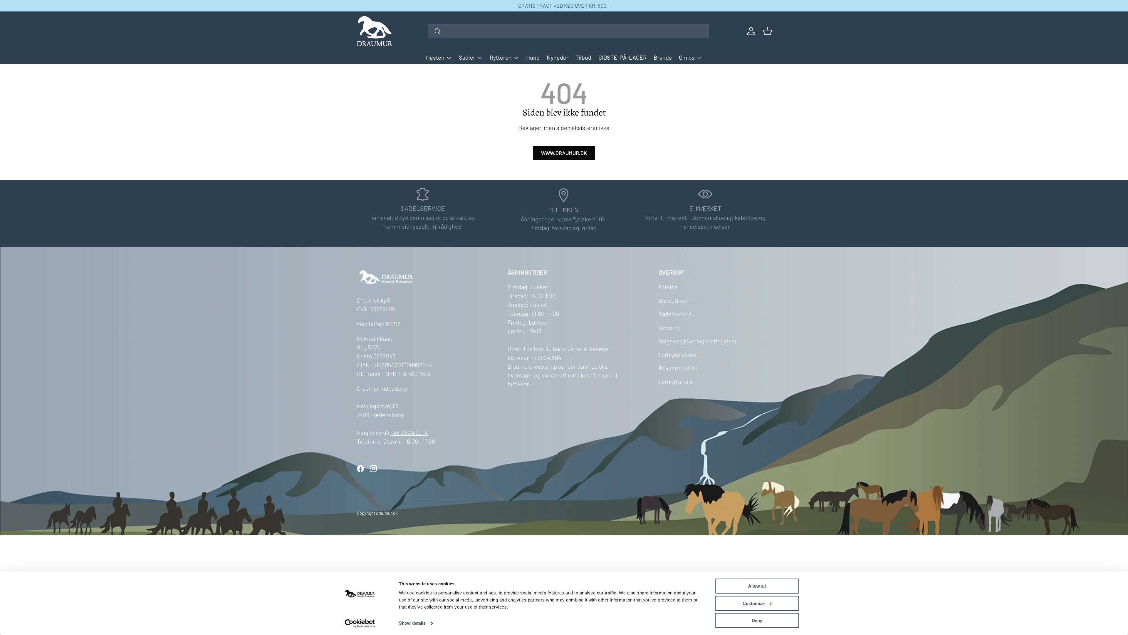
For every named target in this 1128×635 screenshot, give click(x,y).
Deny (757, 620)
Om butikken (675, 300)
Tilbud (583, 57)
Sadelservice (675, 313)
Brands (663, 57)
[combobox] (568, 31)
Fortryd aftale (676, 381)
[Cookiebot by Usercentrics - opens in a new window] (360, 623)
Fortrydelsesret (678, 354)
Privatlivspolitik (678, 368)
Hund (533, 57)
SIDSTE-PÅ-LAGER (622, 57)
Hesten (435, 57)
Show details (412, 623)
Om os (687, 57)
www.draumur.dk (564, 153)
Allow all (757, 586)
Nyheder (557, 57)
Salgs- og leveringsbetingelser (698, 341)
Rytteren (501, 57)
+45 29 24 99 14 (409, 432)
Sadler (467, 57)
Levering (670, 327)
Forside (668, 286)
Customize (754, 603)
